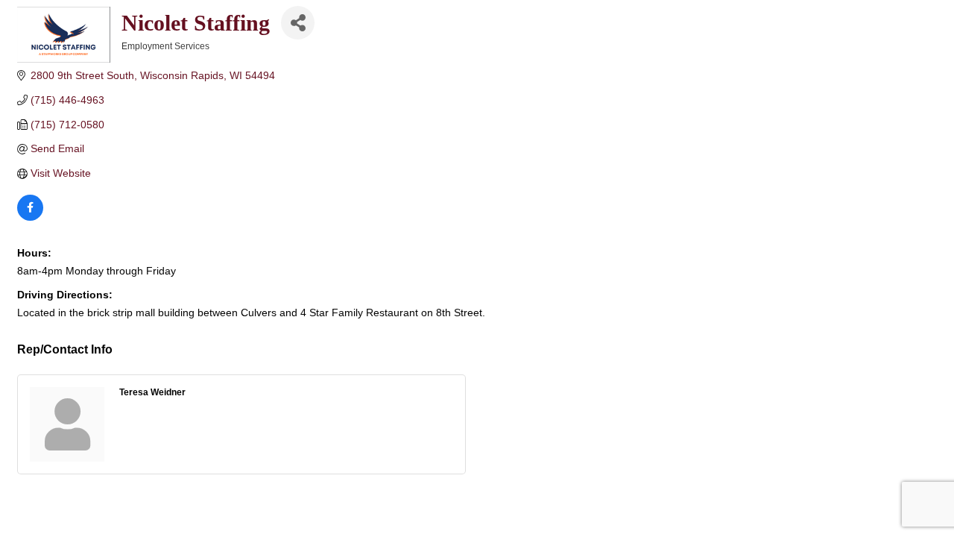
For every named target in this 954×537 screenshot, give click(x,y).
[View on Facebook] (30, 217)
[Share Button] (298, 23)
